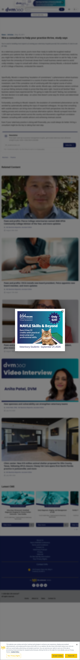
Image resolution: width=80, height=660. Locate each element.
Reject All (71, 656)
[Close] (77, 644)
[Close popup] (62, 311)
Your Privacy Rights (14, 656)
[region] (40, 650)
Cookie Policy (15, 652)
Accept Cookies (58, 656)
